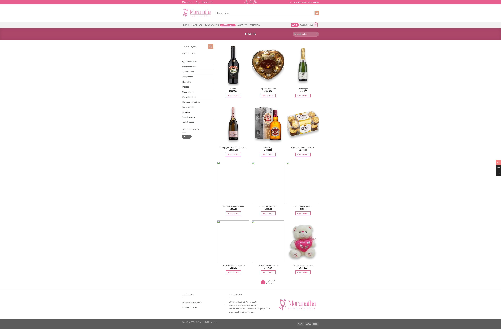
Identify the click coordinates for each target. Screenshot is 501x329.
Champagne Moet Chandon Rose (233, 147)
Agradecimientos (189, 61)
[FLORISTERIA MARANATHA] (197, 12)
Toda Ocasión (188, 122)
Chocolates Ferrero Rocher (302, 147)
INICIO (186, 25)
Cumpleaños (187, 76)
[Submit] (317, 13)
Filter (186, 137)
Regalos (186, 112)
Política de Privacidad (192, 302)
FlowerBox (187, 81)
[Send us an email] (255, 2)
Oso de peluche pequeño (303, 265)
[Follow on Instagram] (250, 2)
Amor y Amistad (189, 66)
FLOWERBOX (196, 25)
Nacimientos (187, 92)
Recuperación (188, 107)
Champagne (303, 89)
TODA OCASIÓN (212, 25)
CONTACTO (255, 25)
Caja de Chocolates (268, 89)
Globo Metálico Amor (303, 206)
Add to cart (233, 95)
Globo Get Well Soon (268, 206)
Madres (185, 86)
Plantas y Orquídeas (191, 102)
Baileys (233, 89)
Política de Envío (189, 307)
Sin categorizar (188, 117)
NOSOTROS (242, 25)
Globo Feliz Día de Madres (233, 206)
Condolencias (188, 71)
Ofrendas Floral (189, 96)
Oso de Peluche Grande (268, 265)
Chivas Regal (268, 147)
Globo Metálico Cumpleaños (233, 265)
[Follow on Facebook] (246, 2)
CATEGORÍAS (227, 25)
